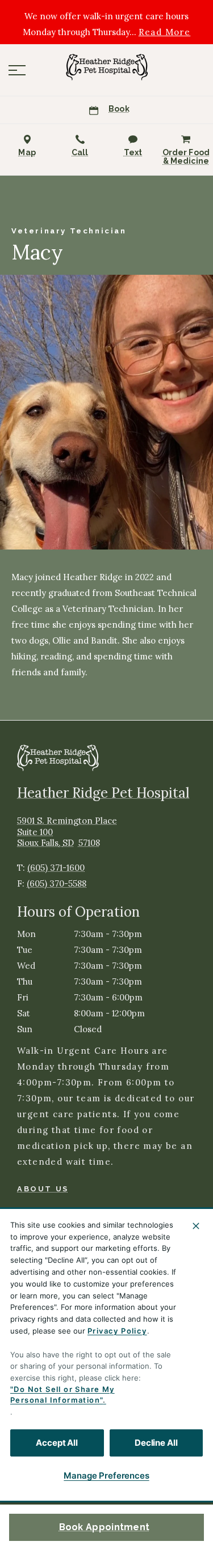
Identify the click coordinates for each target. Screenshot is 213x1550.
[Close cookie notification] (195, 1225)
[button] (17, 70)
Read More (165, 32)
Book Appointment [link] (104, 1527)
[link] (107, 67)
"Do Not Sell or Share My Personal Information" (62, 1395)
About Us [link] (43, 1189)
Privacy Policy (117, 1330)
